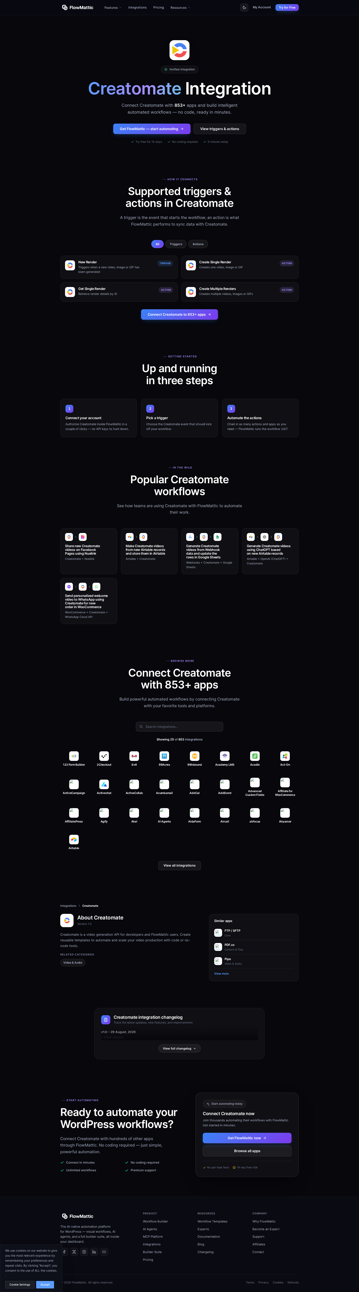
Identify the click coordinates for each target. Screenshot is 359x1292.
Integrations (137, 7)
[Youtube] (104, 1252)
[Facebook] (64, 1252)
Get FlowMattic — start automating (149, 129)
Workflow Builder (155, 1221)
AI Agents (150, 1229)
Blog (201, 1244)
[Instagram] (84, 1252)
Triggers (176, 244)
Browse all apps (247, 1151)
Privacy (263, 1282)
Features (111, 8)
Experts (203, 1229)
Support (258, 1237)
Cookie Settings (20, 1284)
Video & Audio (72, 962)
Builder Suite (152, 1252)
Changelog (206, 1252)
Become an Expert (265, 1229)
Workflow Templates (212, 1221)
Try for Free (287, 7)
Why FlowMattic (264, 1221)
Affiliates (258, 1244)
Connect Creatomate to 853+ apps (177, 314)
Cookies (278, 1282)
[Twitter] (74, 1252)
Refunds (293, 1282)
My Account (262, 7)
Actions (198, 244)
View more (221, 973)
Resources (179, 8)
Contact (258, 1252)
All (157, 244)
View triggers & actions (219, 129)
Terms (250, 1282)
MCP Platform (153, 1237)
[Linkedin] (94, 1252)
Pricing (158, 7)
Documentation (209, 1237)
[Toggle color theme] (244, 7)
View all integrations (180, 865)
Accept (45, 1284)
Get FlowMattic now (244, 1138)
